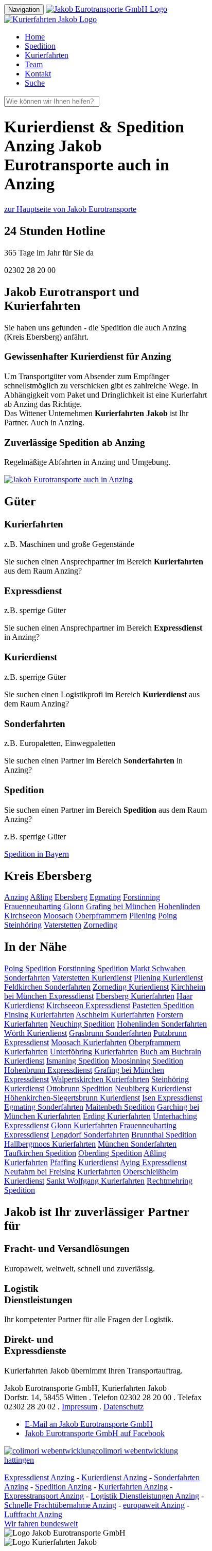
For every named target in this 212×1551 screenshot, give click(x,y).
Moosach (58, 915)
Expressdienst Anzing (39, 1477)
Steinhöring (23, 924)
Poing (167, 915)
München (137, 1144)
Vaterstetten (62, 924)
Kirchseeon (22, 915)
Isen (172, 1097)
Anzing (16, 897)
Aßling (41, 897)
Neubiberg (153, 1088)
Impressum (79, 1406)
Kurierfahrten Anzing (133, 1486)
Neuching (82, 1023)
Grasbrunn (110, 1033)
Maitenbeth (120, 1107)
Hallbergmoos (50, 1144)
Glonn (73, 906)
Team (34, 64)
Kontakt (38, 73)
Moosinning (147, 1060)
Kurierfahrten (46, 55)
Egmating (105, 897)
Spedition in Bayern (36, 854)
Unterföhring (94, 1051)
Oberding (110, 1153)
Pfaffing (84, 1162)
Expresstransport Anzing (44, 1495)
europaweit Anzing (154, 1505)
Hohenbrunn (48, 1070)
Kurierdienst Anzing (114, 1477)
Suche (35, 82)
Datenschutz (123, 1406)
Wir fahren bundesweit (41, 1523)
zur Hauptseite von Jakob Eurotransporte (70, 209)
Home (35, 36)
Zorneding (100, 924)
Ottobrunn (79, 1088)
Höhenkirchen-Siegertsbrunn (72, 1097)
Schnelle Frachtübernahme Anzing (60, 1505)
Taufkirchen (40, 1153)
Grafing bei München (121, 906)
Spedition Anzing (63, 1486)
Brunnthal (164, 1134)
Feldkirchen (47, 987)
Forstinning (141, 897)
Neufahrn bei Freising (62, 1171)
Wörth (35, 1033)
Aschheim (115, 1014)
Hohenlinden (179, 906)
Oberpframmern (101, 915)
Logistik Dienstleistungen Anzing (145, 1495)
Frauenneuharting (32, 906)
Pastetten (163, 1005)
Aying (153, 1162)
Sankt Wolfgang (95, 1180)
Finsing (39, 1014)
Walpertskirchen (100, 1079)
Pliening (142, 915)
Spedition (40, 46)
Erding (117, 1116)
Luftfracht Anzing (33, 1514)
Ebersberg (71, 897)
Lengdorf (90, 1134)
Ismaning (77, 1060)
